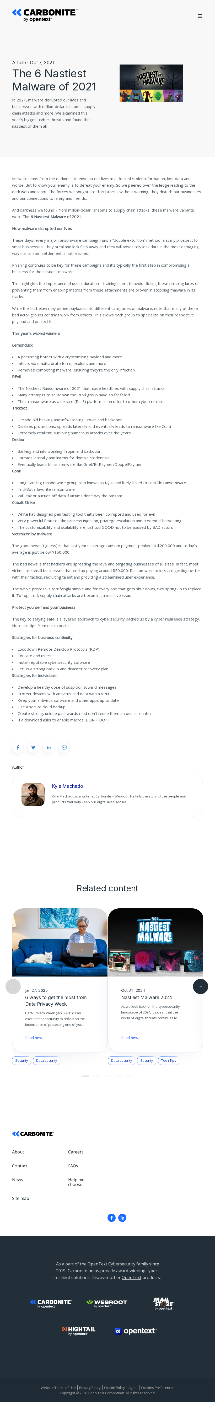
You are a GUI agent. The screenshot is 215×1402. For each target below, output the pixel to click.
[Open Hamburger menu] (200, 16)
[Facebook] (112, 1218)
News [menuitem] (17, 1180)
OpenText (131, 1277)
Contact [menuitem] (19, 1166)
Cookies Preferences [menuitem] (158, 1387)
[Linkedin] (122, 1218)
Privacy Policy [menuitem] (90, 1387)
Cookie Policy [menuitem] (114, 1387)
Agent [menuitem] (133, 1387)
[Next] (200, 986)
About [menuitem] (18, 1152)
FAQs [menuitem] (73, 1166)
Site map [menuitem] (20, 1198)
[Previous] (13, 986)
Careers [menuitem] (76, 1152)
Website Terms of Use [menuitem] (58, 1387)
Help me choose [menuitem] (76, 1182)
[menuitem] (112, 1218)
